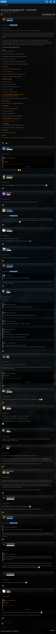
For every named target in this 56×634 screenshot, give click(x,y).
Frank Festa (5, 11)
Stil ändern (52, 630)
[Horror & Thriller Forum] (3, 1)
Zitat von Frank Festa (10, 158)
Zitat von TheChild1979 (11, 527)
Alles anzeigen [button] (28, 166)
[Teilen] (54, 14)
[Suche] (46, 1)
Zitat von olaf (8, 275)
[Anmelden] (50, 2)
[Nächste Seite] (10, 14)
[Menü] (54, 1)
